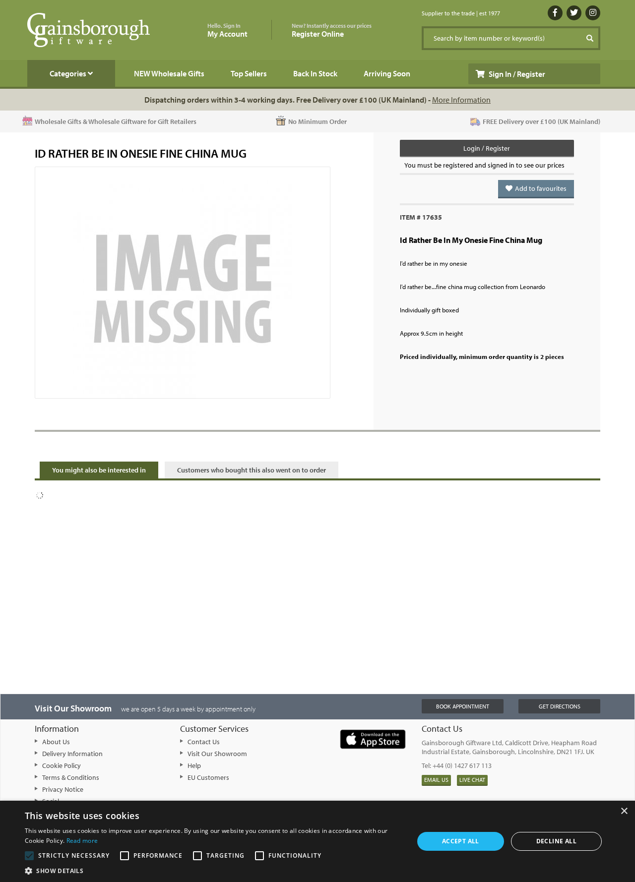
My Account (227, 30)
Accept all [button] (460, 841)
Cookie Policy (61, 765)
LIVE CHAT (472, 779)
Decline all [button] (556, 841)
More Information (461, 100)
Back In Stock (315, 73)
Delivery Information (72, 753)
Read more (82, 840)
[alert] (317, 841)
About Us (56, 741)
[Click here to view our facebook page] (555, 12)
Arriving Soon (387, 73)
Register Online (332, 30)
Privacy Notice (62, 789)
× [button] (624, 811)
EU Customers (208, 777)
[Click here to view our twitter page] (574, 12)
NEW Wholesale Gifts (169, 73)
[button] (213, 870)
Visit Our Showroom (217, 753)
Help (194, 765)
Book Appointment (462, 706)
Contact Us (204, 741)
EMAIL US (436, 779)
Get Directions (559, 706)
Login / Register (486, 148)
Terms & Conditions (70, 777)
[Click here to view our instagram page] (592, 12)
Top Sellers (249, 73)
